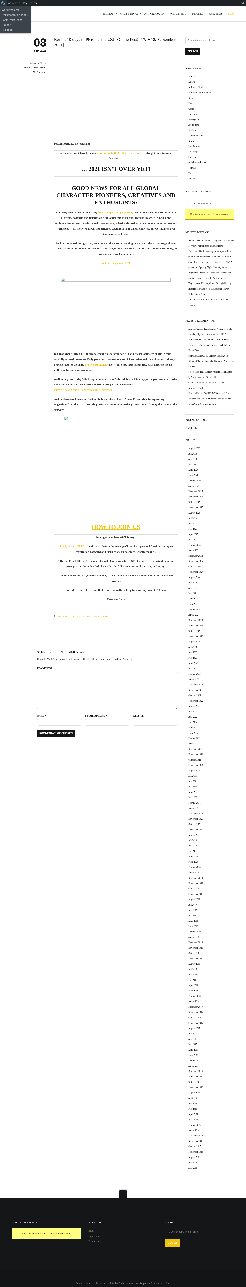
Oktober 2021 (194, 759)
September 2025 (195, 507)
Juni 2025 (192, 523)
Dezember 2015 (195, 1135)
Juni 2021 (192, 781)
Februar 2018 (194, 996)
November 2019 (195, 883)
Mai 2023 (192, 657)
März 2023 (193, 668)
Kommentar (46, 668)
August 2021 (194, 770)
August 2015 (194, 1157)
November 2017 (195, 1012)
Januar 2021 (193, 808)
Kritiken (192, 130)
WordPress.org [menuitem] (11, 9)
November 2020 (195, 819)
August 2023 (194, 641)
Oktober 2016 (194, 1082)
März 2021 (193, 797)
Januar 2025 (193, 550)
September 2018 (195, 958)
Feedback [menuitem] (7, 29)
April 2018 (193, 985)
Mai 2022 (192, 722)
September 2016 (195, 1087)
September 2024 (195, 572)
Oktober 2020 (194, 824)
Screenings (193, 151)
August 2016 (194, 1092)
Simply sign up (68, 546)
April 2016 (193, 1114)
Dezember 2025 (195, 491)
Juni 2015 (192, 1168)
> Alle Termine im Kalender (198, 191)
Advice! (192, 76)
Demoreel (192, 98)
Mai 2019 (192, 915)
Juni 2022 (192, 717)
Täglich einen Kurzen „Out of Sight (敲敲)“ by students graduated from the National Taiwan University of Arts (209, 289)
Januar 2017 (193, 1066)
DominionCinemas (196, 355)
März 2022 (193, 733)
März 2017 (193, 1055)
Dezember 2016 (195, 1071)
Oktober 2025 (194, 502)
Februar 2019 (194, 931)
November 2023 (195, 625)
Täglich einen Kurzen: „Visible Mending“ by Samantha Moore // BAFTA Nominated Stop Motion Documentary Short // (210, 334)
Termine (42, 67)
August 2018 (194, 964)
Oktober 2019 (194, 888)
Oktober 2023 (194, 631)
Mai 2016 (192, 1108)
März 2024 (193, 604)
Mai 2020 (192, 851)
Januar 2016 (193, 1130)
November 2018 (195, 947)
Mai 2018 (192, 980)
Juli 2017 (192, 1033)
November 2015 (195, 1141)
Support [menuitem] (7, 24)
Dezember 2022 (195, 684)
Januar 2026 (193, 486)
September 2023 (195, 636)
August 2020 (194, 835)
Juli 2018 (192, 969)
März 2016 (193, 1119)
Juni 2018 (192, 974)
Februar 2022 (194, 738)
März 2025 (193, 539)
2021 (59, 616)
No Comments (39, 72)
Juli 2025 (192, 518)
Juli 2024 (192, 582)
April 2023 (193, 663)
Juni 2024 (192, 588)
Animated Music (196, 87)
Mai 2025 (192, 529)
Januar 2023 (193, 679)
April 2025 (193, 534)
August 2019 (194, 899)
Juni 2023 (192, 652)
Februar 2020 (194, 867)
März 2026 (193, 475)
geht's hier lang (192, 428)
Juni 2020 (192, 845)
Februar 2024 (194, 609)
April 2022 (193, 727)
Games (191, 108)
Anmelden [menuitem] (14, 3)
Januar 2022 (193, 743)
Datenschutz (94, 1241)
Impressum (94, 1236)
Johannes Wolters (38, 63)
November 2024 (195, 561)
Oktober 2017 (194, 1017)
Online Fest (75, 616)
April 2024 (193, 598)
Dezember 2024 (195, 555)
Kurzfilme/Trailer (196, 135)
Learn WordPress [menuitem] (12, 19)
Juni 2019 (192, 910)
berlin (66, 616)
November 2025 (195, 496)
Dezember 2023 (195, 620)
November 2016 (195, 1076)
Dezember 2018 (195, 942)
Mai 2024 (192, 593)
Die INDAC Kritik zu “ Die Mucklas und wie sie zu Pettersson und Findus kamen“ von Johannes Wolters (209, 398)
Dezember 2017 (195, 1006)
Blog (91, 1230)
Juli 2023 (192, 647)
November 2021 (195, 754)
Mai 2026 (192, 464)
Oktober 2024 (194, 566)
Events (191, 103)
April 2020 (193, 856)
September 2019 (195, 894)
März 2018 (193, 990)
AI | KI (191, 82)
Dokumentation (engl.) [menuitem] (15, 14)
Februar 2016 (194, 1125)
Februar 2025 (194, 545)
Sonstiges (33, 67)
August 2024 (194, 577)
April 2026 (193, 470)
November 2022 (195, 690)
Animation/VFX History (199, 92)
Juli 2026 (192, 453)
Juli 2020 (192, 840)
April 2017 (193, 1049)
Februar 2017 (194, 1060)
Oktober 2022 (194, 695)
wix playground (101, 616)
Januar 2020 (193, 872)
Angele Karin (194, 329)
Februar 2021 (194, 802)
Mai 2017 (192, 1044)
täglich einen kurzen (197, 162)
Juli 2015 (192, 1162)
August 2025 (194, 512)
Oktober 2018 (194, 953)
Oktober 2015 (194, 1146)
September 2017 (195, 1023)
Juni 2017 (192, 1039)
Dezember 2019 (195, 878)
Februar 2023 (194, 674)
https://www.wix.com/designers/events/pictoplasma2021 (84, 390)
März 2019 (193, 926)
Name (41, 716)
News (25, 67)
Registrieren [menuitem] (30, 3)
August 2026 (194, 448)
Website (138, 716)
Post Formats (194, 146)
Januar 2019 (193, 937)
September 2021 (195, 765)
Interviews (193, 114)
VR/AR (191, 178)
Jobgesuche (193, 125)
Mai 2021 (192, 786)
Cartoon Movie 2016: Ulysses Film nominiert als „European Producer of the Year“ (211, 361)
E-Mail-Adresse (96, 716)
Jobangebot (193, 119)
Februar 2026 (194, 480)
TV (189, 173)
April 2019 (193, 921)
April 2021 (193, 792)
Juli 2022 (192, 711)
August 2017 (194, 1028)
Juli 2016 (192, 1098)
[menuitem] (3, 3)
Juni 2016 (192, 1103)
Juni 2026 (192, 459)
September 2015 (195, 1151)
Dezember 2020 (195, 813)
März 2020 (193, 861)
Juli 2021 (192, 776)
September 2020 (195, 829)
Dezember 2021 (195, 749)
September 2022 (195, 700)
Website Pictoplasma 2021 (116, 263)
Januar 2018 (193, 1001)
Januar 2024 (193, 614)
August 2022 (194, 706)
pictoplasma (86, 616)
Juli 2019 (192, 904)
